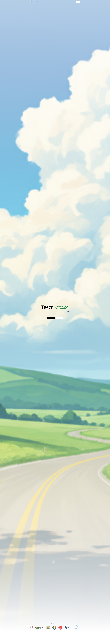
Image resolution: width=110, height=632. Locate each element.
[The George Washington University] (50, 628)
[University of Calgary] (39, 627)
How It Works (59, 317)
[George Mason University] (70, 627)
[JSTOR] (62, 627)
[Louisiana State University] (56, 628)
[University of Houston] (45, 627)
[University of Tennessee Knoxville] (31, 627)
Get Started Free (51, 317)
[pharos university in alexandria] (79, 627)
